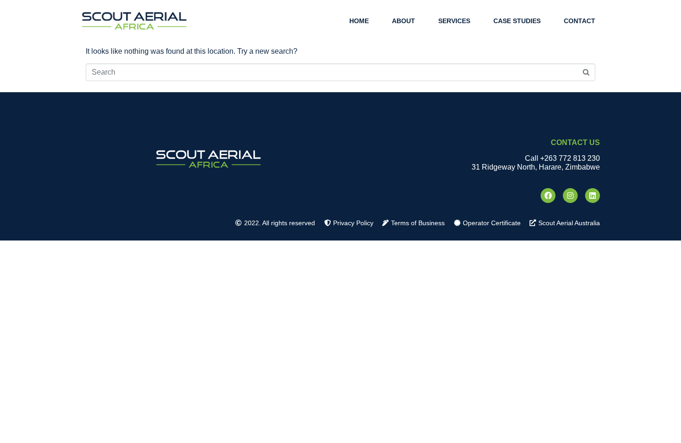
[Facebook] (548, 195)
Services (454, 21)
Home (359, 21)
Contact (579, 21)
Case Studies (517, 21)
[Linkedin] (592, 195)
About (403, 21)
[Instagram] (570, 195)
